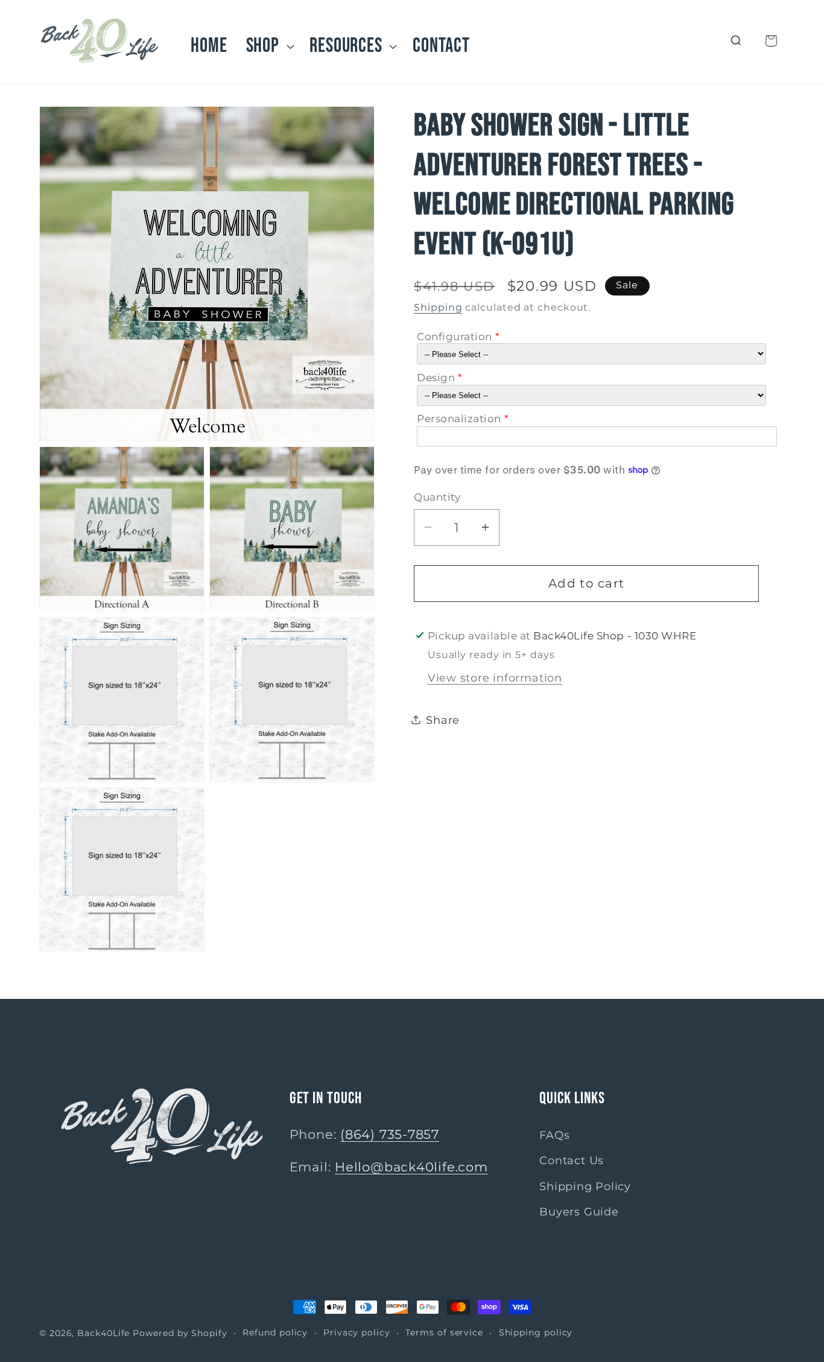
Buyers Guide (578, 1211)
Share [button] (443, 719)
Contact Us (571, 1160)
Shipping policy (536, 1332)
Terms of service (444, 1332)
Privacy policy (356, 1332)
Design (436, 377)
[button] (268, 46)
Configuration (454, 336)
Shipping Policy (585, 1186)
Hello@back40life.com (411, 1166)
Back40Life (103, 1333)
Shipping (438, 306)
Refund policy (275, 1332)
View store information (495, 677)
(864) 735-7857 (389, 1134)
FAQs (554, 1135)
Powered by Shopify (180, 1333)
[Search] (736, 41)
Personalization (459, 419)
